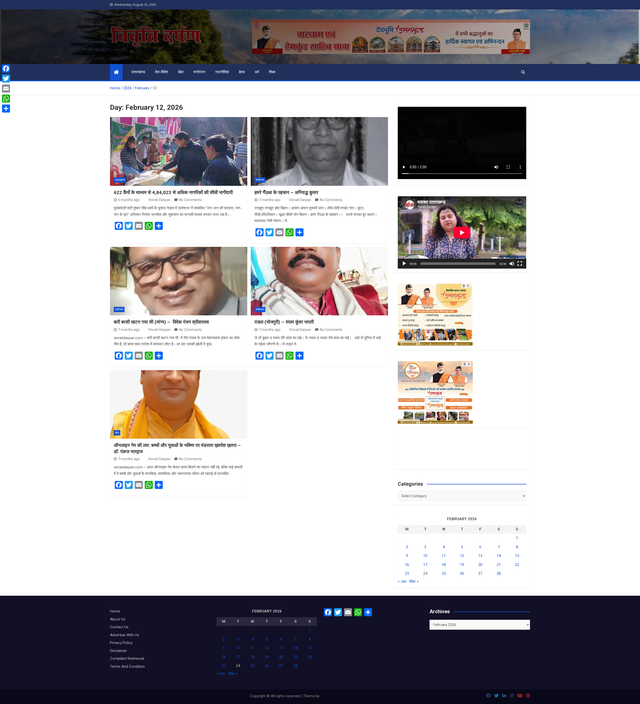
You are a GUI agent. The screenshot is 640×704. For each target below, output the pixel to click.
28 (499, 573)
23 (407, 573)
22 (517, 564)
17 (425, 564)
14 (499, 555)
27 (480, 573)
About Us (117, 619)
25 (444, 573)
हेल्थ (242, 72)
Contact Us (119, 627)
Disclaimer (118, 650)
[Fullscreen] (519, 263)
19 (462, 564)
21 (499, 564)
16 (407, 564)
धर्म (257, 72)
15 (517, 555)
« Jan (402, 581)
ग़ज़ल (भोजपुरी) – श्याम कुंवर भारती (284, 322)
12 (462, 555)
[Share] (6, 109)
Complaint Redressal (127, 658)
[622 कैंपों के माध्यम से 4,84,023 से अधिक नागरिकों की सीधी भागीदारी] (178, 151)
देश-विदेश (161, 72)
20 (480, 564)
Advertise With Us (124, 635)
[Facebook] (6, 69)
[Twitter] (6, 79)
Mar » (414, 581)
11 (444, 555)
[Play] (404, 263)
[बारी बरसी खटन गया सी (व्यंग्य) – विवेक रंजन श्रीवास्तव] (178, 281)
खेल (181, 72)
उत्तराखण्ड (138, 72)
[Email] (6, 89)
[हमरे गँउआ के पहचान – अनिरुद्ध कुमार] (319, 151)
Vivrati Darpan (159, 200)
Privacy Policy (121, 642)
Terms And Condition (127, 666)
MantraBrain (330, 696)
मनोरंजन (199, 72)
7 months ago (269, 200)
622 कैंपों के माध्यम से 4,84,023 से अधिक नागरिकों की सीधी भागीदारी (173, 192)
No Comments (190, 200)
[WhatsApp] (6, 99)
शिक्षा (272, 72)
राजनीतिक (222, 72)
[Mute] (511, 263)
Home (115, 611)
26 (462, 573)
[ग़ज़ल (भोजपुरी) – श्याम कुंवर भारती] (319, 281)
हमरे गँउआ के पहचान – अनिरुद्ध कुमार (286, 192)
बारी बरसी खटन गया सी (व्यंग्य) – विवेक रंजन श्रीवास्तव (162, 322)
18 (444, 564)
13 (480, 555)
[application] (462, 232)
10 (425, 555)
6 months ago (129, 200)
